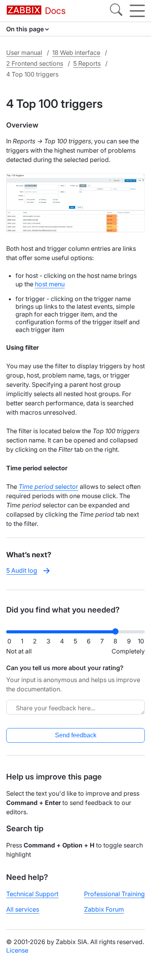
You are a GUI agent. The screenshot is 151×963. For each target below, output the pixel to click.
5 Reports (87, 63)
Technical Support (32, 894)
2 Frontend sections (34, 63)
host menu (50, 284)
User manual (24, 52)
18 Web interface (76, 52)
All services (22, 909)
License (17, 950)
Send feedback (75, 735)
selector (48, 486)
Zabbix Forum (104, 909)
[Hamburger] (137, 11)
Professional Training (114, 894)
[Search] (116, 10)
